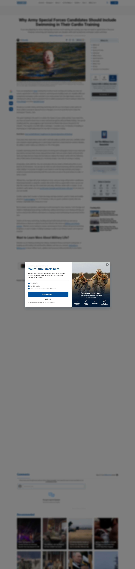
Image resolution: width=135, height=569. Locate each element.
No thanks (48, 299)
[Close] (107, 264)
